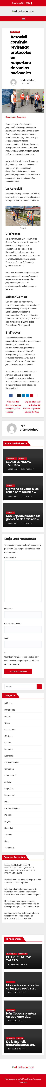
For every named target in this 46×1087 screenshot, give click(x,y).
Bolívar (7, 716)
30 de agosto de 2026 (17, 964)
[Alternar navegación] (23, 18)
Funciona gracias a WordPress (16, 1079)
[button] (42, 18)
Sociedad (8, 828)
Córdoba (8, 736)
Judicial (7, 782)
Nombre (8, 609)
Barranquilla (11, 458)
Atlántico (8, 703)
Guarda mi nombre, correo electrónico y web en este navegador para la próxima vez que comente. (21, 660)
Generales (15, 32)
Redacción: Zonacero (16, 117)
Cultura (7, 743)
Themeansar (23, 1082)
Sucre (7, 841)
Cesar (7, 723)
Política (7, 815)
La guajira (8, 789)
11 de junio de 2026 (17, 993)
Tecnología (9, 848)
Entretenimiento (11, 762)
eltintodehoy (28, 80)
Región (7, 821)
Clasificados (9, 730)
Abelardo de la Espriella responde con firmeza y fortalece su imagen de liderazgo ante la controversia (21, 916)
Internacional (10, 775)
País (6, 802)
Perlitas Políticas (12, 808)
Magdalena (9, 795)
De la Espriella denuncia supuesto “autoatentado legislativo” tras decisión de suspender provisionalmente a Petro (21, 904)
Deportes (8, 749)
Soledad (8, 835)
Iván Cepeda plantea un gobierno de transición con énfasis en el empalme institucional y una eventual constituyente (22, 892)
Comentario (10, 558)
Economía (8, 756)
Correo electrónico (13, 623)
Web (6, 638)
